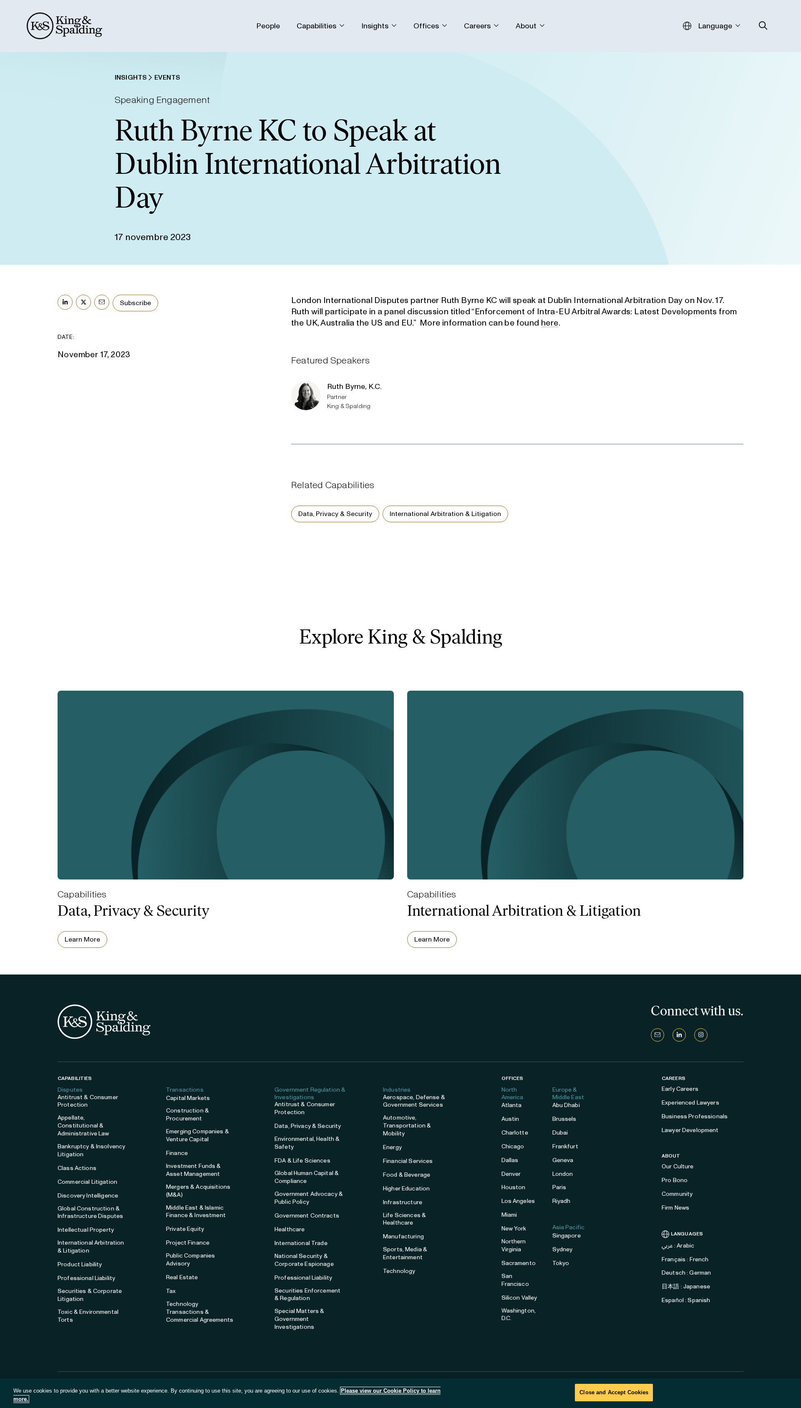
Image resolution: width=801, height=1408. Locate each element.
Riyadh (561, 1201)
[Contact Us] (657, 1035)
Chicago (512, 1146)
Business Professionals (695, 1116)
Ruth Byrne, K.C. (354, 386)
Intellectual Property (86, 1229)
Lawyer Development (690, 1130)
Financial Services (408, 1161)
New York (513, 1228)
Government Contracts (307, 1215)
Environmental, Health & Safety (307, 1142)
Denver (511, 1174)
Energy (392, 1147)
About (671, 1156)
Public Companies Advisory (190, 1259)
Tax (171, 1291)
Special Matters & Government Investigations (299, 1319)
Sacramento (518, 1263)
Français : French (685, 1259)
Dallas (510, 1160)
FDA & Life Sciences (302, 1160)
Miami (509, 1214)
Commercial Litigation (87, 1181)
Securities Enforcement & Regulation (307, 1294)
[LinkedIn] (679, 1035)
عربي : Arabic (678, 1245)
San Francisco (515, 1280)
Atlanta (511, 1105)
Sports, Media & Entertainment (405, 1253)
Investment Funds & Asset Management (193, 1170)
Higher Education (406, 1188)
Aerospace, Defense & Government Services (414, 1101)
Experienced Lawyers (690, 1102)
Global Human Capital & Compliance (307, 1177)
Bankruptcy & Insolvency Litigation (91, 1150)
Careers (673, 1078)
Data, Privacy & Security (335, 514)
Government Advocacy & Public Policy (309, 1197)
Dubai (560, 1132)
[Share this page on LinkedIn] (65, 302)
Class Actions (77, 1168)
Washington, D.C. (518, 1314)
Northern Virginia (513, 1245)
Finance (177, 1153)
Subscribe (135, 303)
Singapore (566, 1235)
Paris (559, 1187)
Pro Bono (675, 1180)
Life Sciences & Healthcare (404, 1219)
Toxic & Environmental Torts (88, 1315)
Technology (399, 1271)
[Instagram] (701, 1035)
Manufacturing (403, 1236)
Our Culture (678, 1166)
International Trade (301, 1243)
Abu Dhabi (566, 1105)
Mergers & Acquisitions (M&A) (198, 1190)
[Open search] (763, 25)
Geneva (563, 1160)
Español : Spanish (686, 1300)
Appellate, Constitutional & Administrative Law (83, 1125)
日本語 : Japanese (686, 1286)
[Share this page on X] (83, 302)
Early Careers (680, 1088)
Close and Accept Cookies (613, 1392)
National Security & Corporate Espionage (304, 1260)
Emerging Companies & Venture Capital (197, 1135)
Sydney (562, 1249)
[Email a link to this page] (101, 302)
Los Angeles (518, 1201)
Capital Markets (188, 1098)
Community (677, 1194)
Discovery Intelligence (88, 1195)
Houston (513, 1187)
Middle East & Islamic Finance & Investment (196, 1211)
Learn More (82, 939)
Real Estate (182, 1277)
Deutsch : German (686, 1272)
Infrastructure (402, 1202)
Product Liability (80, 1264)
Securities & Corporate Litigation (90, 1295)
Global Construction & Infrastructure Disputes (90, 1212)
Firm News (675, 1207)
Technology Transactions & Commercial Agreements (199, 1311)
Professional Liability (86, 1278)
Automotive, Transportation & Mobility (407, 1125)
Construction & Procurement (187, 1114)
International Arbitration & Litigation (445, 514)
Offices (512, 1078)
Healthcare (290, 1229)
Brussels (564, 1118)
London (562, 1174)
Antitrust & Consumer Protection (88, 1101)
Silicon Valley (519, 1297)
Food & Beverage (406, 1174)
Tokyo (560, 1263)
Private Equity (185, 1229)
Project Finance (187, 1242)
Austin (510, 1118)
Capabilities (75, 1078)
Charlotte (514, 1132)
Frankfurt (565, 1146)
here (550, 323)
